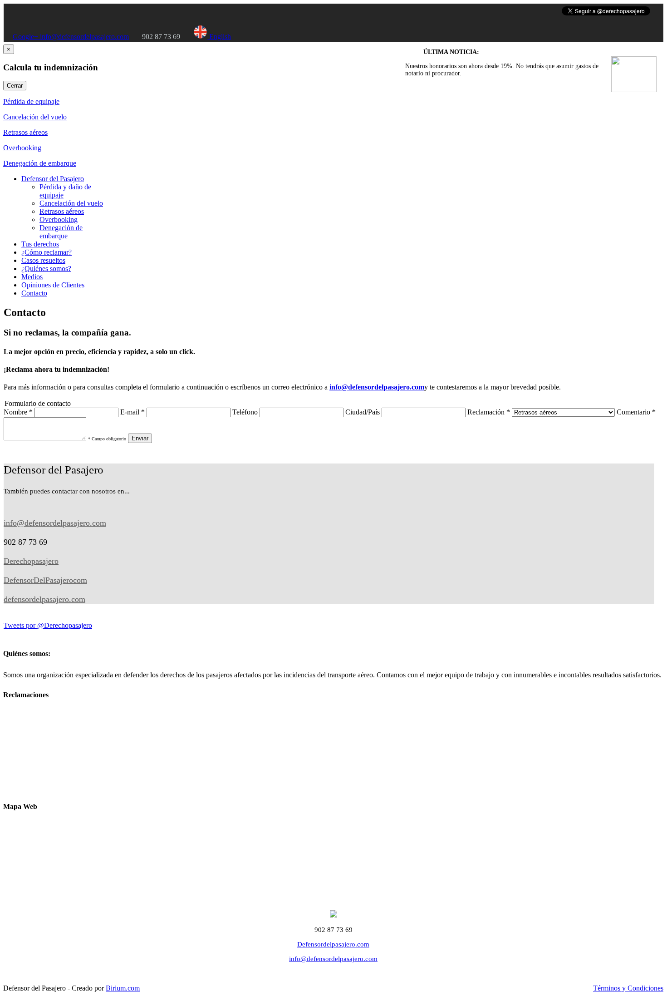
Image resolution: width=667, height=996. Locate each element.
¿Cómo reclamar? (46, 252)
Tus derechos (40, 244)
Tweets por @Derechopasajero (48, 625)
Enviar (140, 438)
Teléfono (245, 412)
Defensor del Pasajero (52, 178)
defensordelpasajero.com (44, 599)
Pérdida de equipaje (31, 101)
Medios (32, 277)
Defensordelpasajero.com (333, 944)
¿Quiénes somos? (46, 268)
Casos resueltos (43, 260)
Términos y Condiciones (628, 988)
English (219, 36)
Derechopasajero (31, 561)
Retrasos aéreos (25, 132)
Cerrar (15, 85)
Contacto (34, 293)
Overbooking (22, 148)
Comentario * (636, 412)
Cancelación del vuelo (35, 117)
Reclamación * (488, 412)
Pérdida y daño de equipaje (60, 757)
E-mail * (132, 412)
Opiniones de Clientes (52, 285)
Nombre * (18, 412)
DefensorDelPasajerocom (45, 580)
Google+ (26, 36)
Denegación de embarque (39, 163)
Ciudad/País (362, 412)
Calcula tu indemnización (57, 784)
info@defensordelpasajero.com (84, 36)
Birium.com (123, 988)
